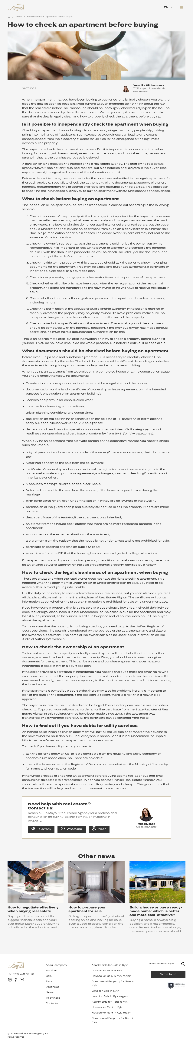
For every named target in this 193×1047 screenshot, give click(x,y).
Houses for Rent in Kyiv (107, 1007)
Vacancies (52, 987)
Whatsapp (74, 829)
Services (51, 971)
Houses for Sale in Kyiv (107, 971)
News (18, 17)
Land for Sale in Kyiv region (110, 996)
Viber (102, 829)
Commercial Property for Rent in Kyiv (113, 1020)
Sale (49, 976)
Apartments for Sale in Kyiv (110, 965)
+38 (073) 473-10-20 (21, 974)
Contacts (52, 1003)
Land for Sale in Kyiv (105, 991)
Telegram (44, 829)
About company (56, 965)
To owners (53, 998)
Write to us (168, 974)
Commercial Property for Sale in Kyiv (113, 984)
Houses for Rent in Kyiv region (111, 1013)
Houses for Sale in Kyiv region (111, 976)
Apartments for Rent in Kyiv (110, 1002)
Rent (49, 982)
